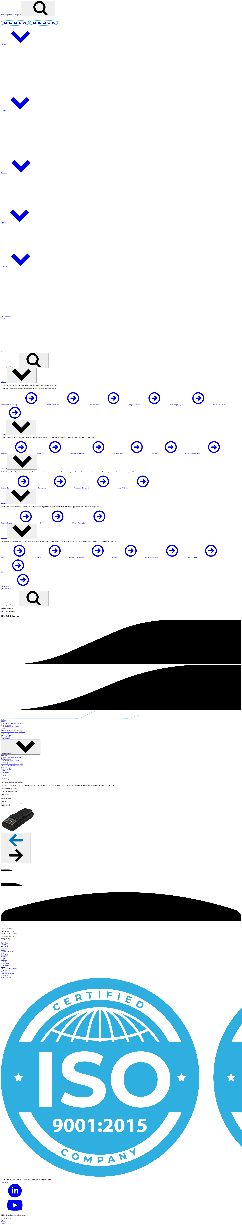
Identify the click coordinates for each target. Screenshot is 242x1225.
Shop (10, 15)
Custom (3, 967)
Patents (114, 557)
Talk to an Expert (6, 316)
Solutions (3, 44)
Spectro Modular (6, 735)
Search (24, 15)
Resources (4, 173)
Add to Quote (5, 805)
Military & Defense (93, 405)
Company (4, 266)
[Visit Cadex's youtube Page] (15, 1212)
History (3, 557)
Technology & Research (81, 488)
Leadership (37, 557)
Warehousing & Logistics (176, 405)
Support (3, 222)
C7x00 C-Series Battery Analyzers (11, 723)
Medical (3, 948)
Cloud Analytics (118, 453)
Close (3, 350)
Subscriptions (17, 15)
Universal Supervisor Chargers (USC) (12, 730)
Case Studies (42, 488)
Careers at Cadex (192, 557)
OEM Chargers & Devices (9, 968)
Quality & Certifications (76, 557)
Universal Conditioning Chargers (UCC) (13, 732)
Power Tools (4, 955)
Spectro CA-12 (5, 737)
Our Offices (4, 943)
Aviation (3, 956)
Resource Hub (5, 488)
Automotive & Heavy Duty (9, 405)
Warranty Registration (78, 523)
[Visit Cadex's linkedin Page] (15, 1197)
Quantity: (3, 801)
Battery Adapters (6, 725)
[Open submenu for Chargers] (7, 762)
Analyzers (4, 453)
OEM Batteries (5, 970)
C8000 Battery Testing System (10, 727)
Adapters (154, 453)
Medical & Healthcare (52, 405)
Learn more (4, 1182)
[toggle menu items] (7, 945)
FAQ (41, 523)
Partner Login (5, 15)
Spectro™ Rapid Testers (77, 453)
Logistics (3, 953)
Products (3, 110)
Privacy (3, 1221)
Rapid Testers (5, 733)
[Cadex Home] (15, 29)
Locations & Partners (151, 557)
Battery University (123, 488)
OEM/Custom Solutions (192, 453)
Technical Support (6, 523)
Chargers (38, 453)
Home (2, 611)
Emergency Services (134, 405)
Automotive (4, 946)
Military (3, 950)
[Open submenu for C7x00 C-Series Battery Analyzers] (22, 757)
